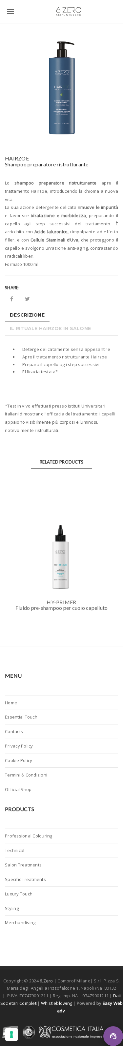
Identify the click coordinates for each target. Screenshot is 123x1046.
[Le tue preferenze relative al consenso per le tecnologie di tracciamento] (11, 1034)
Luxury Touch (18, 894)
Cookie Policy (18, 760)
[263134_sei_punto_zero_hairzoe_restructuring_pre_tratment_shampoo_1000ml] (61, 90)
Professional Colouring (28, 836)
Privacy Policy (19, 746)
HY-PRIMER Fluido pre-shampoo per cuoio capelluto (61, 605)
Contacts (14, 731)
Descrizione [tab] (27, 315)
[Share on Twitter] (27, 298)
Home (11, 703)
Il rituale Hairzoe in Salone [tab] (50, 328)
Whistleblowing (57, 1003)
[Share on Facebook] (11, 298)
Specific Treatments (25, 879)
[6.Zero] (61, 11)
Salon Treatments (23, 865)
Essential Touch (21, 717)
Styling (12, 908)
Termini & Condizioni (26, 775)
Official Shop (18, 789)
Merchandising (20, 922)
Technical (14, 850)
